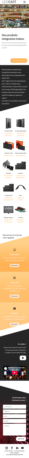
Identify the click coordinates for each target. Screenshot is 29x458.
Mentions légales (14, 453)
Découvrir (14, 265)
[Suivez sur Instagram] (6, 448)
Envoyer (21, 439)
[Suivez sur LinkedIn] (17, 448)
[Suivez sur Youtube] (22, 448)
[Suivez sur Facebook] (12, 448)
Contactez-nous (18, 60)
